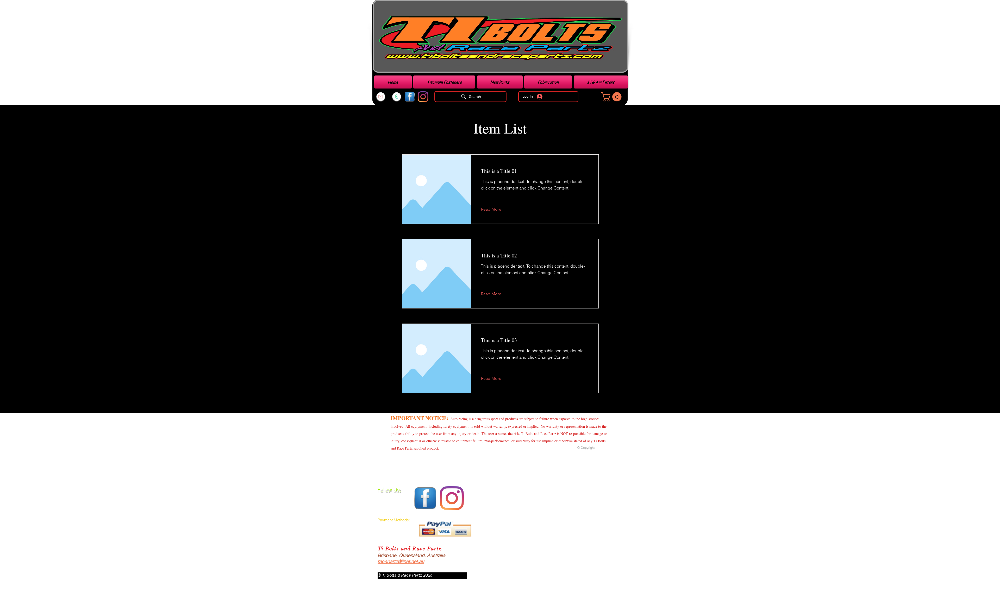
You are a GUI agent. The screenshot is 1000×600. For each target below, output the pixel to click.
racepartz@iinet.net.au (401, 561)
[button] (495, 209)
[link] (612, 96)
